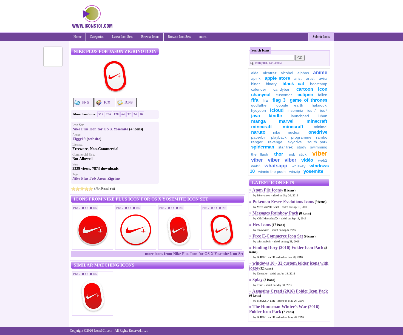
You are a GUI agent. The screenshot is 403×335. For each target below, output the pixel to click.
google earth (289, 105)
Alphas (303, 73)
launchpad (300, 116)
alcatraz (270, 73)
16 (141, 114)
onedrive (317, 132)
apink (255, 78)
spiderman (262, 147)
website (94, 139)
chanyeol (261, 94)
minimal (320, 127)
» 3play (256, 279)
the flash (259, 154)
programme (301, 137)
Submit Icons (321, 37)
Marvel (286, 121)
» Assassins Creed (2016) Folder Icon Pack (288, 291)
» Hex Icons (260, 224)
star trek (285, 147)
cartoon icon (311, 89)
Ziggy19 (79, 139)
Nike (276, 132)
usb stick (297, 154)
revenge (275, 142)
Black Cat (293, 83)
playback (278, 137)
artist (310, 78)
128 (116, 114)
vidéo (307, 160)
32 (129, 114)
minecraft (316, 121)
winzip (294, 171)
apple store (277, 78)
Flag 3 (279, 100)
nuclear (294, 132)
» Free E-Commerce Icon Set (276, 236)
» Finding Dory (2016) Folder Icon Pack (286, 247)
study (301, 147)
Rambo (321, 137)
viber (319, 153)
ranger (257, 142)
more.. (203, 37)
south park (317, 142)
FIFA (254, 100)
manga (258, 121)
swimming (318, 147)
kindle (275, 115)
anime (320, 72)
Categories (97, 37)
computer (261, 63)
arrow (278, 63)
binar (255, 84)
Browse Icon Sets (179, 37)
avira (323, 78)
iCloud (276, 110)
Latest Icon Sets (122, 37)
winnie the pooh (272, 171)
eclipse (305, 94)
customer (284, 95)
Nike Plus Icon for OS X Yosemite (100, 129)
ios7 (323, 110)
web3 (255, 166)
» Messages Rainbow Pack (273, 213)
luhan (322, 116)
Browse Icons (150, 37)
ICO (107, 102)
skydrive (295, 142)
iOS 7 (311, 110)
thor (278, 154)
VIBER (257, 160)
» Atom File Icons (265, 190)
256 (108, 114)
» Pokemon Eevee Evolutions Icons (281, 201)
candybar (281, 89)
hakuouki (319, 105)
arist (298, 78)
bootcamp (318, 84)
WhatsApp (276, 165)
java (255, 115)
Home (77, 37)
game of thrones (308, 100)
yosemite (313, 171)
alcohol (287, 73)
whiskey (298, 166)
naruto (258, 132)
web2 (322, 160)
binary (271, 84)
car (271, 63)
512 (100, 114)
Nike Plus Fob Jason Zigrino (96, 178)
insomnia (295, 110)
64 (123, 114)
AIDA (255, 73)
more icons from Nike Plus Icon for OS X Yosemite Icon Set (194, 254)
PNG (85, 102)
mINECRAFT (261, 126)
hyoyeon (258, 110)
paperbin (258, 137)
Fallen (322, 95)
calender (258, 89)
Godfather (259, 105)
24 (135, 114)
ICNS (128, 102)
